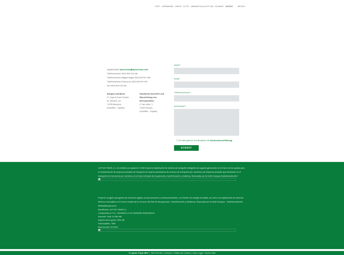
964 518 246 (156, 253)
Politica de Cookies (182, 253)
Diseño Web (210, 253)
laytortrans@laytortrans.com (134, 69)
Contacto (168, 253)
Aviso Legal (198, 253)
